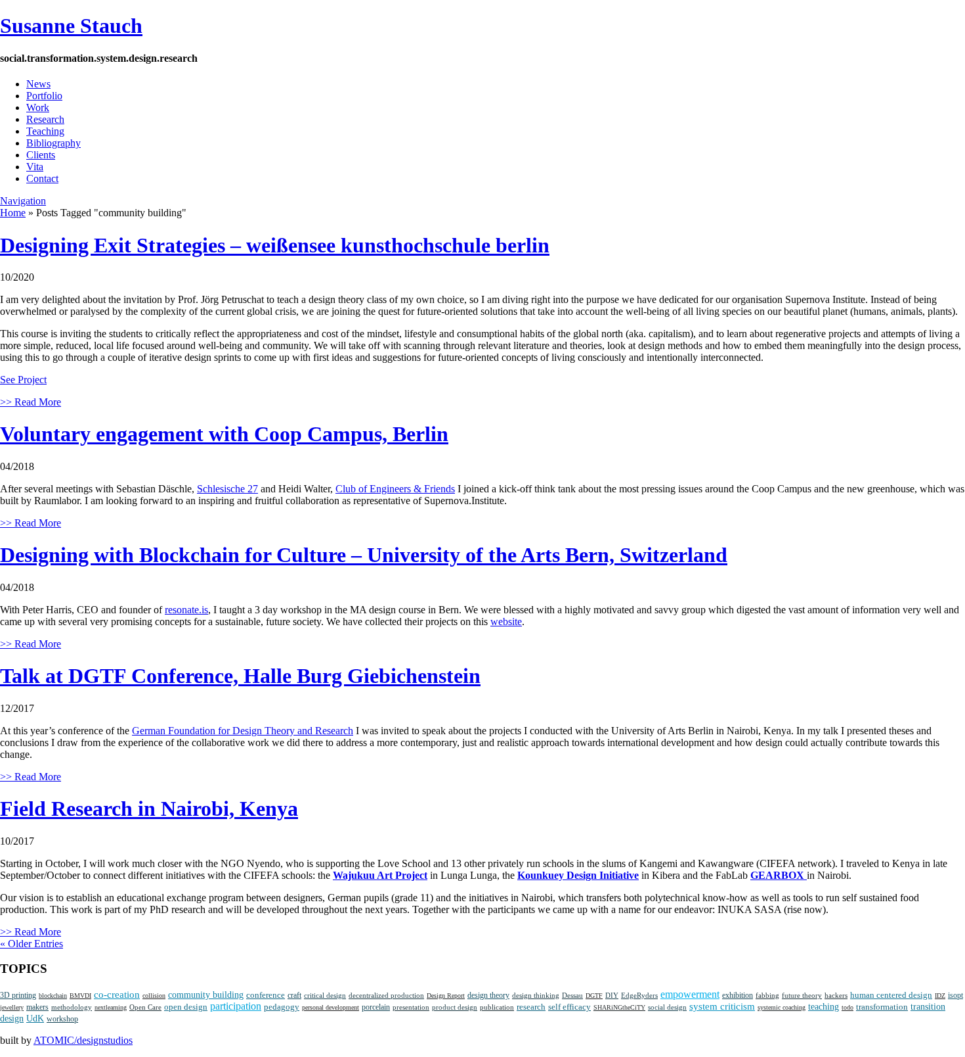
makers (37, 1007)
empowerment (689, 994)
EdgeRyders (639, 995)
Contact (42, 178)
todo (847, 1007)
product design (454, 1007)
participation (235, 1006)
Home (13, 212)
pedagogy (281, 1007)
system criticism (722, 1006)
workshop (62, 1019)
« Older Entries (31, 943)
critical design (325, 995)
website (506, 621)
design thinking (535, 995)
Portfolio (44, 95)
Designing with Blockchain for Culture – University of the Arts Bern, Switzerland (363, 555)
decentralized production (386, 995)
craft (294, 995)
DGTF (594, 995)
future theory (802, 995)
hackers (836, 995)
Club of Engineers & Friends (395, 488)
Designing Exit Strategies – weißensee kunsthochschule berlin (274, 245)
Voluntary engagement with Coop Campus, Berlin (224, 434)
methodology (71, 1007)
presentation (411, 1007)
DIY (611, 995)
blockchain (53, 995)
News (38, 83)
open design (185, 1007)
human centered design (891, 995)
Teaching (45, 131)
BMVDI (80, 995)
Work (37, 107)
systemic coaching (781, 1007)
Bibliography (53, 143)
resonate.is (186, 609)
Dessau (572, 995)
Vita (34, 166)
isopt (955, 995)
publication (497, 1007)
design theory (488, 995)
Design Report (446, 995)
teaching (823, 1007)
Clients (40, 154)
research (531, 1007)
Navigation (23, 200)
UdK (35, 1018)
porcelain (376, 1007)
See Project (23, 379)
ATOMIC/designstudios (83, 1040)
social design (667, 1007)
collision (153, 995)
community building (206, 995)
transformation (882, 1007)
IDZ (940, 995)
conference (265, 995)
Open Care (145, 1007)
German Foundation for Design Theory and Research (242, 730)
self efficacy (569, 1007)
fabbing (767, 995)
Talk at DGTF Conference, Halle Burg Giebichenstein (240, 676)
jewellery (12, 1007)
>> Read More (30, 402)
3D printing (18, 995)
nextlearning (111, 1007)
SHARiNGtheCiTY (619, 1007)
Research (45, 119)
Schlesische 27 (227, 488)
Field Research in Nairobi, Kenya (149, 808)
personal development (330, 1007)
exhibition (737, 995)
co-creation (117, 994)
